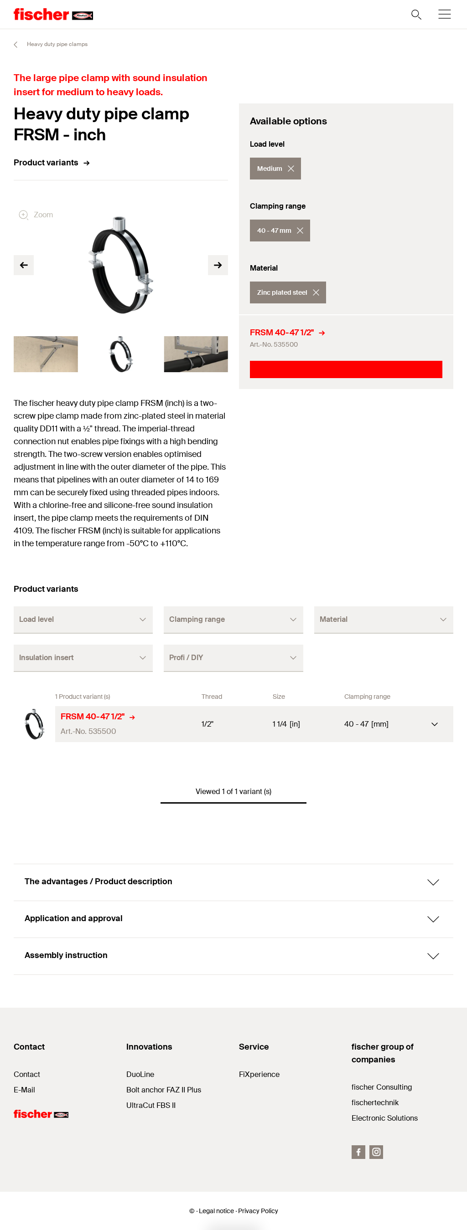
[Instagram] (376, 1152)
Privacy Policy (258, 1211)
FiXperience (259, 1074)
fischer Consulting (382, 1087)
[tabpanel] (46, 354)
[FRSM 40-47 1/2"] (34, 724)
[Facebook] (358, 1152)
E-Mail (24, 1090)
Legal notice (216, 1211)
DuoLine (140, 1074)
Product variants (46, 162)
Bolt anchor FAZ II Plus (163, 1090)
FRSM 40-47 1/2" (282, 332)
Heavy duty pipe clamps (57, 44)
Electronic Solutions (385, 1118)
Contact (27, 1074)
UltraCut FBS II (151, 1105)
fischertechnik (375, 1102)
